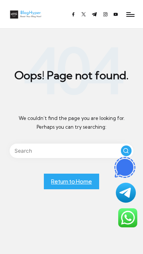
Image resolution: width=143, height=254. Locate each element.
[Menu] (130, 14)
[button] (126, 150)
